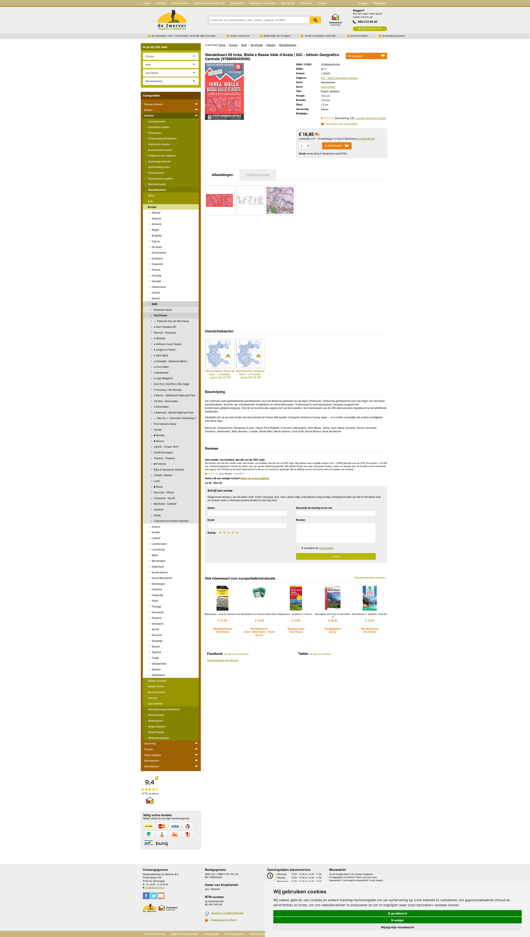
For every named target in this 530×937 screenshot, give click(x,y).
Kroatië (155, 532)
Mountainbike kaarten (159, 150)
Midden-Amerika (157, 680)
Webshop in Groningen (262, 3)
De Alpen (156, 247)
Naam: (211, 508)
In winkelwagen (333, 145)
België (155, 229)
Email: (211, 520)
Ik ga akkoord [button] (397, 913)
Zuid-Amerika (155, 703)
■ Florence (159, 463)
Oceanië (152, 698)
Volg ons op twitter (322, 654)
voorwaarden (326, 548)
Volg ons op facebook (238, 654)
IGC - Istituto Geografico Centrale (339, 78)
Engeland (157, 264)
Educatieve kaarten (158, 127)
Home (147, 3)
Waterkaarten (155, 720)
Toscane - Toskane (164, 458)
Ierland (155, 298)
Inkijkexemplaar (257, 174)
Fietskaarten (154, 132)
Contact (322, 3)
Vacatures (306, 3)
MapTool (161, 3)
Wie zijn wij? (288, 3)
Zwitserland (158, 675)
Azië (150, 201)
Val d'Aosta (160, 315)
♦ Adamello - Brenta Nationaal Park (173, 412)
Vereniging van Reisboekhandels (227, 912)
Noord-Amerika (156, 692)
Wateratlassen (155, 715)
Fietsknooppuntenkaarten (162, 138)
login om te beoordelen (254, 478)
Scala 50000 (328, 87)
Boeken (148, 109)
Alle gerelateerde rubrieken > (370, 577)
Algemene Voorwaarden (184, 934)
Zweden (156, 669)
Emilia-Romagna (163, 452)
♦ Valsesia (159, 338)
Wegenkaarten (156, 732)
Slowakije (157, 640)
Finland (155, 269)
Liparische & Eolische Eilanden (171, 520)
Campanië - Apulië (164, 498)
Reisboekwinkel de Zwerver (222, 660)
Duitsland (157, 258)
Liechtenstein (159, 543)
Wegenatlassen (156, 726)
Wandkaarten (151, 760)
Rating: (211, 532)
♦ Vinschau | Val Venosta (167, 389)
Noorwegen (158, 583)
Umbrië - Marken (163, 475)
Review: (301, 520)
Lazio (156, 481)
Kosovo (155, 526)
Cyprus (155, 241)
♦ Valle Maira (160, 355)
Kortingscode (211, 934)
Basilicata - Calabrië (165, 503)
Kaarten (149, 115)
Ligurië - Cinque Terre (165, 446)
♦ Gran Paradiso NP (164, 326)
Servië (155, 629)
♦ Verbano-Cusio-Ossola (167, 344)
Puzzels (148, 749)
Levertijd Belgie (366, 138)
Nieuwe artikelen (153, 104)
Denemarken (158, 252)
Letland (155, 538)
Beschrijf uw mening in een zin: (314, 508)
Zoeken (315, 20)
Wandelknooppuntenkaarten (163, 709)
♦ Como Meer (161, 366)
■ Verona (158, 441)
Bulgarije (156, 235)
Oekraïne (156, 589)
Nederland (157, 566)
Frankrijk (156, 275)
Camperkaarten (156, 121)
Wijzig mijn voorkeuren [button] (397, 927)
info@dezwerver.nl (155, 887)
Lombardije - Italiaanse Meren (170, 361)
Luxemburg (158, 549)
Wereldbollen (151, 766)
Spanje (155, 646)
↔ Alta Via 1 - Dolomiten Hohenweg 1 (174, 418)
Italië (154, 304)
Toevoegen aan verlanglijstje (341, 124)
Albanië (155, 212)
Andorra (156, 218)
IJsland (155, 292)
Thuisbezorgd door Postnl (224, 919)
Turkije (155, 657)
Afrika (151, 195)
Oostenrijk (157, 595)
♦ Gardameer (161, 372)
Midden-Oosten (156, 686)
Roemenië (157, 612)
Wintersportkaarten (158, 737)
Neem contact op (371, 29)
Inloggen (363, 3)
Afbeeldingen (222, 174)
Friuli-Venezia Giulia (164, 423)
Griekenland (158, 287)
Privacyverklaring (234, 934)
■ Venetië (158, 435)
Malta (154, 555)
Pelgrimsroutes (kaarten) (161, 155)
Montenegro (158, 560)
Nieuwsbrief (237, 3)
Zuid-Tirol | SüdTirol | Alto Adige (171, 384)
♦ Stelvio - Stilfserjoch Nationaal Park (174, 395)
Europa (152, 207)
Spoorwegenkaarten (159, 161)
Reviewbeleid (257, 934)
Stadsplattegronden (158, 167)
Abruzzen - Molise (163, 492)
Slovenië (156, 635)
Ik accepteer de (317, 548)
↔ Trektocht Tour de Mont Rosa (171, 321)
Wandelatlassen (156, 184)
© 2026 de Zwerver (154, 934)
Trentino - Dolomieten (165, 401)
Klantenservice (180, 3)
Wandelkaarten (156, 190)
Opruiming (150, 743)
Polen (154, 600)
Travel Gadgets (152, 755)
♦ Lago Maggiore (163, 378)
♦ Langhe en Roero (164, 349)
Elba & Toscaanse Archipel (168, 469)
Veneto (157, 429)
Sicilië (157, 515)
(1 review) (359, 118)
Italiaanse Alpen (162, 309)
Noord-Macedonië (161, 578)
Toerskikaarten (156, 172)
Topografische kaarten (160, 178)
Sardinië (158, 509)
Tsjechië (156, 652)
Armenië (156, 224)
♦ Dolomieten (161, 406)
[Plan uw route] (161, 895)
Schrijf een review (376, 118)
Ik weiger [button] (397, 920)
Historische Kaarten (158, 144)
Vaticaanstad (158, 663)
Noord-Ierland (159, 572)
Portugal (156, 606)
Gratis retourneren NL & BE (209, 3)
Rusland (156, 617)
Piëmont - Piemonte (164, 332)
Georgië (156, 281)
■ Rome (158, 486)
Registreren (380, 3)
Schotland (157, 623)
